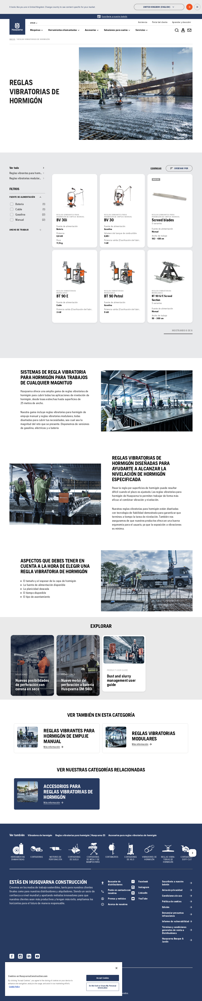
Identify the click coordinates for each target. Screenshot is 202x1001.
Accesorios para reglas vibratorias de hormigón (132, 835)
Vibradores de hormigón (40, 835)
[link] (112, 16)
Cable (18, 209)
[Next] (192, 853)
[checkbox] (16, 204)
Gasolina (20, 214)
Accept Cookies (102, 978)
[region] (63, 979)
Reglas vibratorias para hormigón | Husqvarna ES (80, 835)
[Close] (116, 968)
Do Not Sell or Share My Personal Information (102, 987)
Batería (19, 204)
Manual (19, 219)
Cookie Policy (14, 986)
